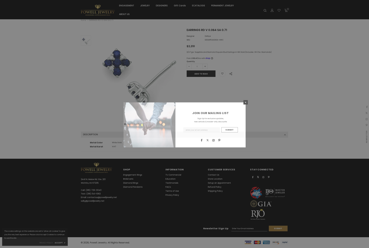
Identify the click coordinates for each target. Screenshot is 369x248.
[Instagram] (213, 140)
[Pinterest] (219, 140)
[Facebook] (201, 140)
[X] (207, 140)
